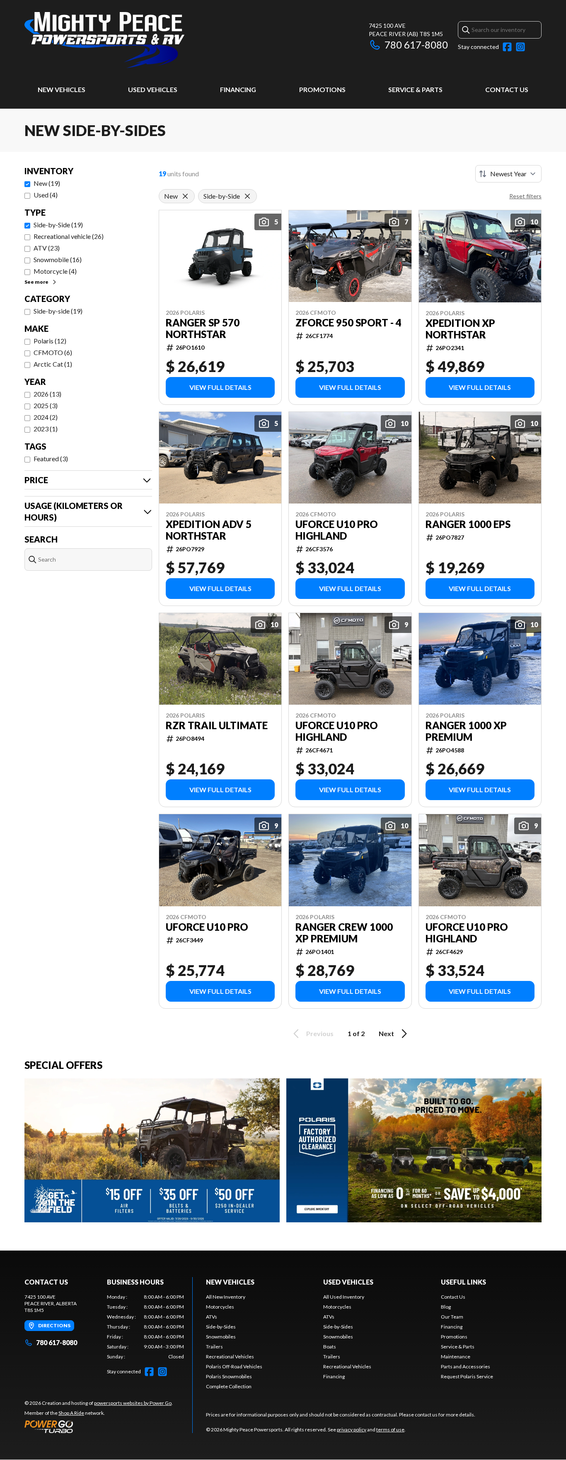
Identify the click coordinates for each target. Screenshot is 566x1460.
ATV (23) (47, 248)
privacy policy (351, 1429)
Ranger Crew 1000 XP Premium (344, 932)
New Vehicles (61, 89)
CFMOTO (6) (53, 352)
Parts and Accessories (465, 1366)
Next (386, 1033)
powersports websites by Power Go (133, 1403)
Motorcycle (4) (55, 271)
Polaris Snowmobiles (229, 1376)
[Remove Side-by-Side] (247, 196)
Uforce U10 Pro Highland (336, 530)
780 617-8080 (416, 45)
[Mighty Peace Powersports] (104, 40)
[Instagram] (520, 47)
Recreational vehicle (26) (69, 236)
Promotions (322, 89)
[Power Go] (98, 1426)
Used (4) (46, 195)
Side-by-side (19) (58, 311)
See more (36, 282)
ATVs (211, 1317)
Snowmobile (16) (58, 259)
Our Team (452, 1317)
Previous (320, 1033)
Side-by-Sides (221, 1327)
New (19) (47, 183)
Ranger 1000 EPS (468, 524)
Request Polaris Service (467, 1376)
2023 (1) (46, 429)
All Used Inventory (343, 1297)
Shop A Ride (71, 1413)
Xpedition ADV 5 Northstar (209, 530)
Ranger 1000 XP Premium (466, 731)
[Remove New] (185, 196)
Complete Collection (229, 1386)
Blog (446, 1307)
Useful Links (463, 1282)
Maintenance (455, 1356)
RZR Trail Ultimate (217, 725)
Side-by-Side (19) (58, 225)
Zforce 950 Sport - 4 (348, 322)
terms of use (390, 1429)
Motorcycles (220, 1307)
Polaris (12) (50, 341)
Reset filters (525, 196)
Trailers (214, 1346)
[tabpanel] (145, 1327)
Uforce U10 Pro (207, 927)
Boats (329, 1346)
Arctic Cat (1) (53, 364)
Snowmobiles (221, 1336)
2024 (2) (46, 417)
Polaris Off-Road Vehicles (234, 1366)
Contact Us (506, 89)
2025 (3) (46, 405)
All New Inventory (225, 1297)
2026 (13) (47, 394)
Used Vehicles (152, 89)
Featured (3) (51, 458)
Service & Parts (415, 89)
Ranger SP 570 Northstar (202, 328)
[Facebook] (507, 47)
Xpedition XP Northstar (460, 329)
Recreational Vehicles (230, 1356)
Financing (238, 89)
